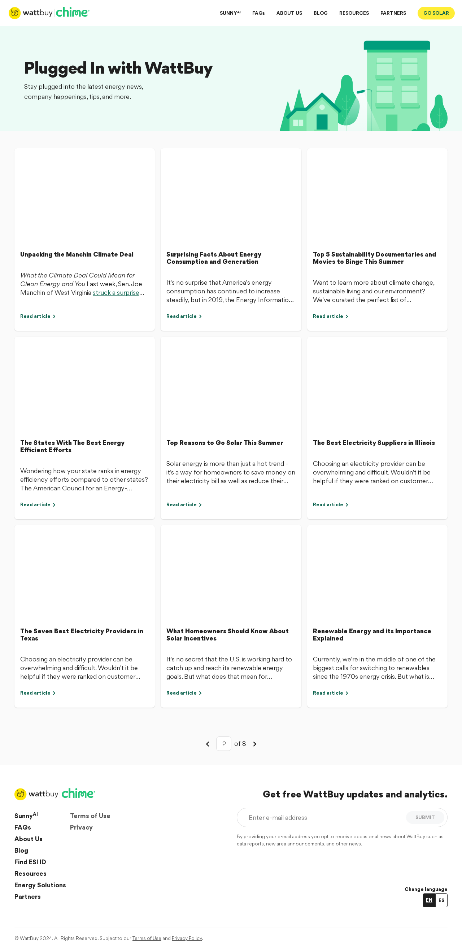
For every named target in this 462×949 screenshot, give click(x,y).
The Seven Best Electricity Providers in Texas (81, 634)
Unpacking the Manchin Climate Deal (77, 254)
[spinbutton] (223, 743)
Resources (30, 873)
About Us (28, 839)
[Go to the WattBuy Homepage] (50, 13)
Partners (27, 896)
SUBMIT (425, 817)
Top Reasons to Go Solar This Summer (224, 442)
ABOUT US (289, 13)
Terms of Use (90, 815)
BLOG (321, 13)
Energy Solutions (40, 885)
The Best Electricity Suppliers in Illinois (374, 442)
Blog (21, 850)
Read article (35, 316)
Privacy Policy (187, 938)
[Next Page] (255, 744)
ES (441, 900)
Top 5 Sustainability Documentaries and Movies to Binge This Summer (374, 257)
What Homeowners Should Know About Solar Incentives (227, 634)
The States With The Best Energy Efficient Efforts (72, 446)
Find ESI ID (30, 862)
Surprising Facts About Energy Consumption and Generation (213, 257)
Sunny (26, 815)
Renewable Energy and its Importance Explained (372, 634)
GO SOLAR (436, 13)
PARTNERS (393, 13)
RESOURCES (354, 13)
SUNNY (230, 13)
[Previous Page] (207, 744)
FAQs (258, 13)
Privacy (81, 827)
